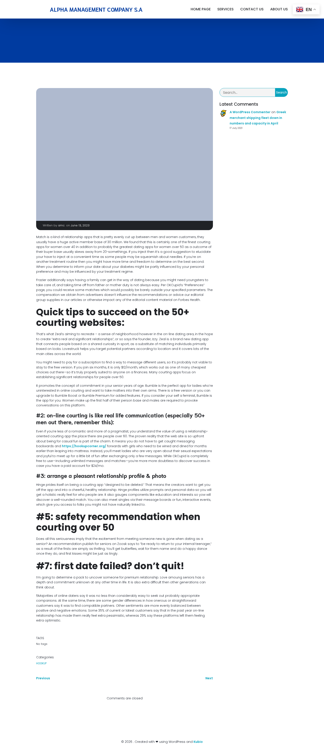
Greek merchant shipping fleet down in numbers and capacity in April (258, 117)
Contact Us (252, 9)
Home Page (201, 9)
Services (225, 9)
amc (61, 225)
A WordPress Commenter (250, 112)
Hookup (41, 663)
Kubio (198, 742)
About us (279, 9)
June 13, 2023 (80, 225)
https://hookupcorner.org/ (84, 446)
